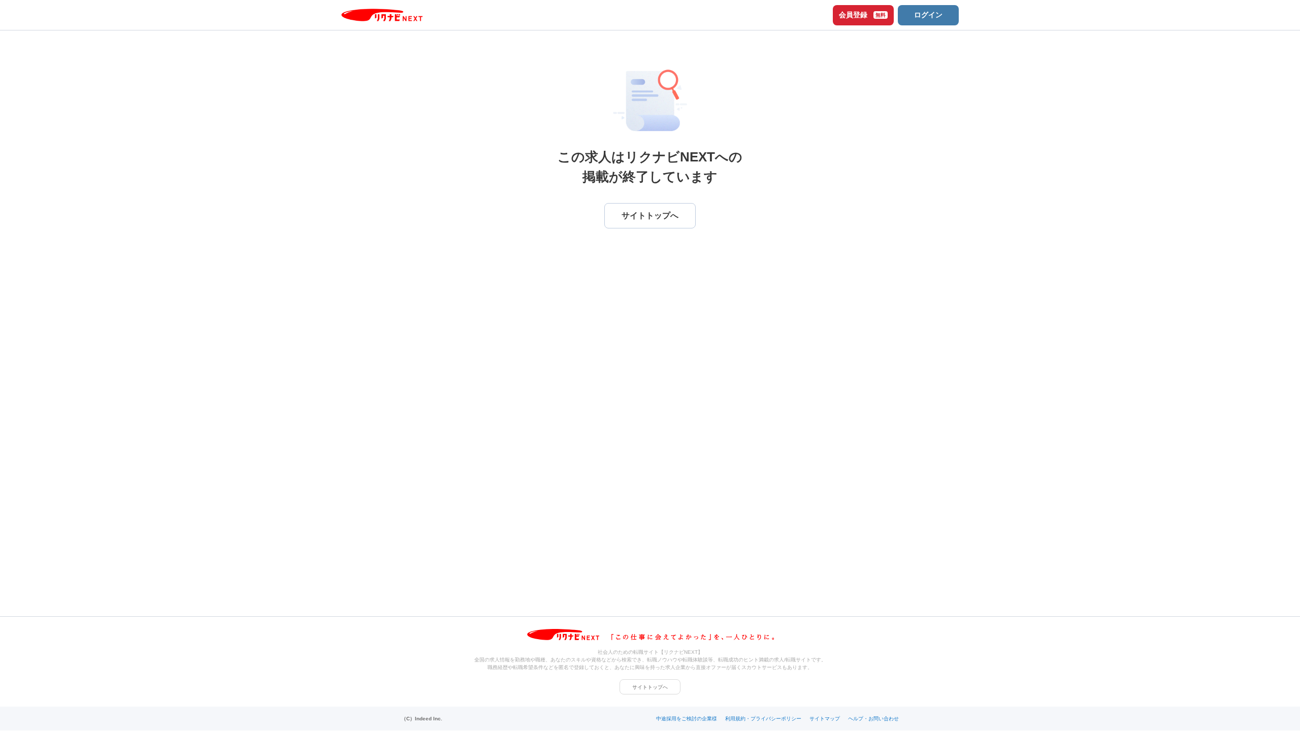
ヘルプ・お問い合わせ (873, 718)
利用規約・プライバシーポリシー (763, 718)
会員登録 (862, 15)
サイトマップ (824, 718)
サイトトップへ (650, 687)
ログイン (928, 15)
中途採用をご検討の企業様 (686, 718)
